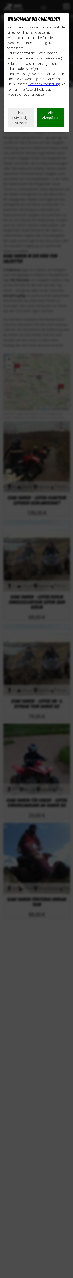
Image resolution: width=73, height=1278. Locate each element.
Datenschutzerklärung (44, 84)
